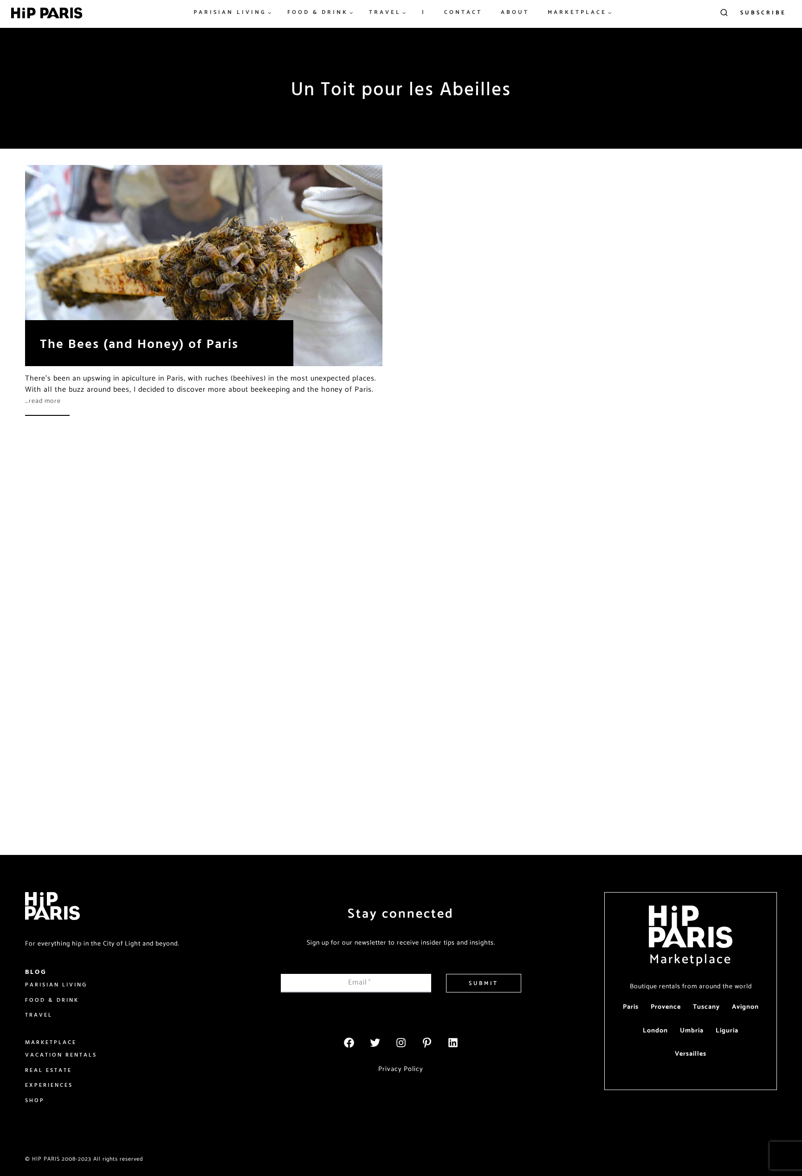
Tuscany (706, 1007)
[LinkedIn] (453, 1043)
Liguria (727, 1030)
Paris (631, 1007)
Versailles (690, 1054)
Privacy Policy (400, 1069)
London (655, 1030)
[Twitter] (375, 1043)
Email (359, 982)
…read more (43, 401)
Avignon (745, 1007)
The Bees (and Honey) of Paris (139, 343)
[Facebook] (349, 1043)
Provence (666, 1007)
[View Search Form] (724, 13)
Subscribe (763, 12)
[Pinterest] (427, 1043)
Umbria (692, 1030)
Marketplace (690, 959)
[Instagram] (401, 1043)
